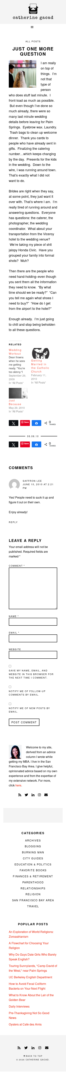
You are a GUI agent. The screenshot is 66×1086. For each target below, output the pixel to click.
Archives (33, 840)
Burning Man (33, 852)
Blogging (33, 846)
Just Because (15, 402)
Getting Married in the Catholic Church (40, 366)
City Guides (33, 858)
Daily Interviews (19, 1006)
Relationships (33, 888)
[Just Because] (18, 393)
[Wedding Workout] (20, 366)
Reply (13, 522)
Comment (17, 565)
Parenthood (33, 882)
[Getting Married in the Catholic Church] (40, 353)
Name (14, 616)
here (18, 785)
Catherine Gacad (33, 12)
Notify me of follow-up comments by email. (27, 692)
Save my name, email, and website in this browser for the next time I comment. (31, 674)
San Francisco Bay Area (33, 900)
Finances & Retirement (33, 876)
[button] (33, 27)
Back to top (34, 1056)
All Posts (33, 41)
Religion (33, 894)
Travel (33, 906)
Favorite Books (33, 870)
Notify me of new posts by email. (29, 710)
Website (15, 649)
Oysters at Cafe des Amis (25, 1024)
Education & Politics (33, 864)
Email (14, 632)
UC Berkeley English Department (30, 977)
